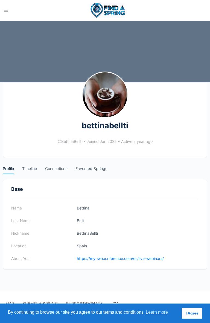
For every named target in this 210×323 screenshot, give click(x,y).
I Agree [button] (192, 313)
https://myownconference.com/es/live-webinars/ (120, 258)
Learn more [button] (157, 312)
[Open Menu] (6, 10)
